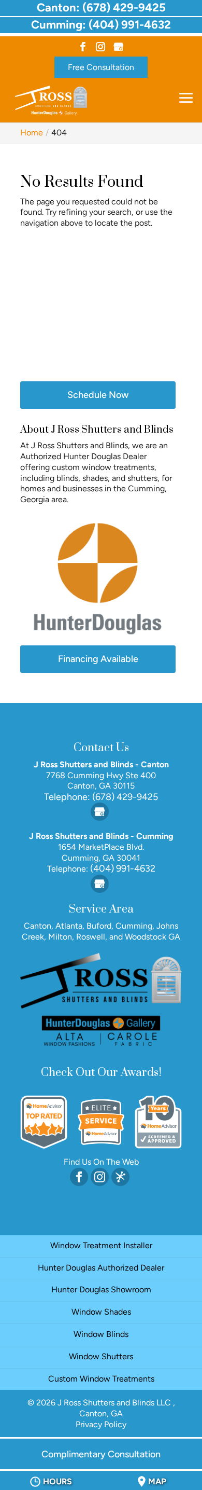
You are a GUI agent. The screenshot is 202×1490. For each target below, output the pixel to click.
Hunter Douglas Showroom (101, 1289)
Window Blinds (101, 1334)
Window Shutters (101, 1356)
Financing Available (98, 659)
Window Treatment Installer (101, 1245)
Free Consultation (101, 67)
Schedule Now (97, 395)
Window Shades (101, 1312)
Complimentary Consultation (101, 1454)
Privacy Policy (101, 1424)
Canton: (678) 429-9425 (101, 8)
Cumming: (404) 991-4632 (101, 25)
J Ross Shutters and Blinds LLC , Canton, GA (116, 1408)
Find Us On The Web (101, 1162)
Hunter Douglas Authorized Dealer (101, 1268)
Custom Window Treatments (101, 1379)
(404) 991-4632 (121, 868)
